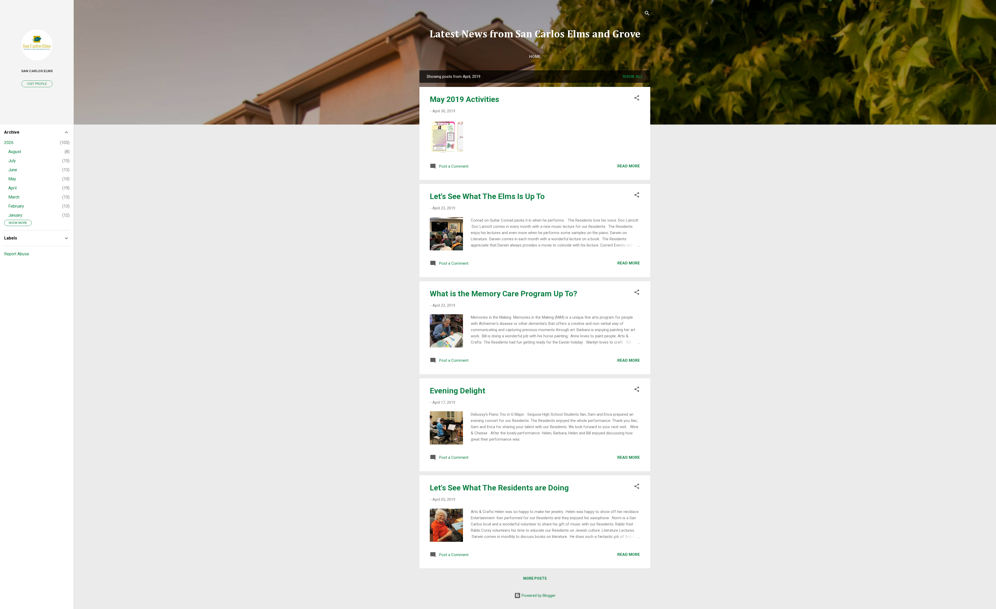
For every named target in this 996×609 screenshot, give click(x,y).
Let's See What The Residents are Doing (499, 487)
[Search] (647, 14)
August (14, 151)
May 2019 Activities (464, 99)
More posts (535, 578)
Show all (632, 76)
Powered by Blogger (538, 595)
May (12, 178)
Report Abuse (16, 253)
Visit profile (37, 84)
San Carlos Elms (37, 71)
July (12, 160)
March (13, 197)
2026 (8, 142)
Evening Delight (457, 390)
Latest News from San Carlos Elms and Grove (535, 34)
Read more (628, 166)
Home (535, 56)
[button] (637, 99)
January (15, 215)
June (12, 169)
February (16, 206)
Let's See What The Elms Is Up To (487, 196)
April (12, 188)
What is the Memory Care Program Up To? (503, 293)
